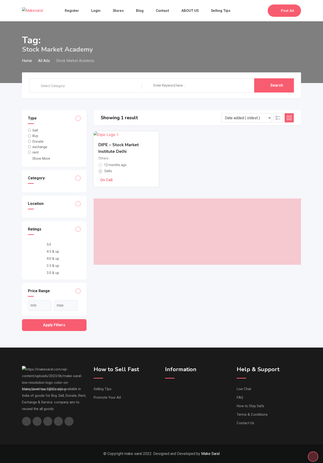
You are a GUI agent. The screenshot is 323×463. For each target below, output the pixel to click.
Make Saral (210, 453)
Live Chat (244, 389)
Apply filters (54, 325)
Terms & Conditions (252, 414)
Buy (35, 136)
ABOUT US (190, 11)
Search (276, 85)
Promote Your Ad (107, 397)
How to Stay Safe (250, 406)
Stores (118, 11)
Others (103, 158)
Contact (162, 11)
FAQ (240, 397)
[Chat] (254, 10)
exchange (39, 147)
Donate (38, 141)
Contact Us (245, 423)
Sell (35, 130)
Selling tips (220, 11)
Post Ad (287, 11)
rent (35, 152)
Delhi (108, 171)
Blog (140, 11)
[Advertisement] (197, 231)
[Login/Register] (262, 10)
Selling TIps (102, 389)
